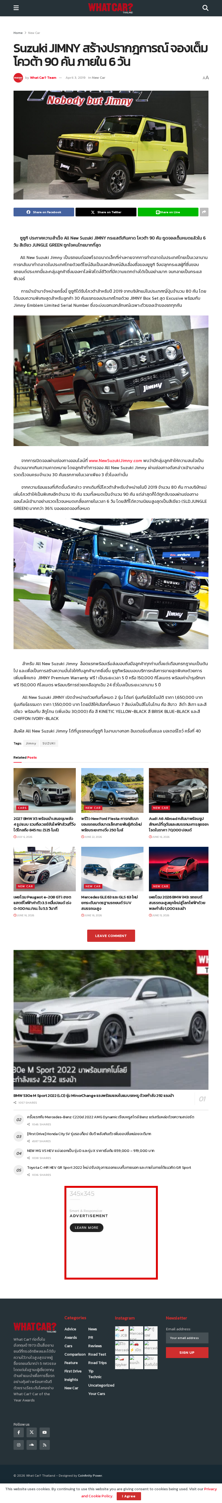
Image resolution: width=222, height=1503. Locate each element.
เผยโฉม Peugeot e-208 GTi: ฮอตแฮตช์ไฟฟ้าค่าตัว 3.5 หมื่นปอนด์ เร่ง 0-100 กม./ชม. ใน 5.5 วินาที (42, 902)
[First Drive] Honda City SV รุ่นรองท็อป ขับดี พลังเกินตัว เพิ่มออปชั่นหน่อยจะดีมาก (89, 1134)
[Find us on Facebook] (19, 1432)
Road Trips (97, 1363)
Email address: (178, 1329)
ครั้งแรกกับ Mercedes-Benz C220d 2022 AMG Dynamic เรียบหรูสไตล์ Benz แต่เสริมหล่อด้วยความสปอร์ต (110, 1117)
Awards (70, 1337)
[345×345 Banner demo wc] (111, 1232)
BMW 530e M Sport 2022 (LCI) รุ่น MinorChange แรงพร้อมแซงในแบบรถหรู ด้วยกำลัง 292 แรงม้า (94, 1095)
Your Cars (96, 1394)
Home (18, 32)
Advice (70, 1329)
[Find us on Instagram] (19, 1445)
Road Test (97, 1354)
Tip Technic (95, 1374)
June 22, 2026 (93, 837)
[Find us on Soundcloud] (32, 1445)
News (92, 1329)
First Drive (72, 1371)
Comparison (75, 1354)
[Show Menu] (16, 8)
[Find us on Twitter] (32, 1432)
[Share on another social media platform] (204, 212)
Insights (71, 1379)
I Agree (129, 1496)
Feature (71, 1363)
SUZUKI (49, 743)
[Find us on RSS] (45, 1445)
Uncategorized (101, 1385)
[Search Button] (205, 8)
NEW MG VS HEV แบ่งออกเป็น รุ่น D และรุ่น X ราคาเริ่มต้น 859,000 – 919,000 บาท (90, 1151)
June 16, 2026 (160, 837)
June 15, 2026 (160, 915)
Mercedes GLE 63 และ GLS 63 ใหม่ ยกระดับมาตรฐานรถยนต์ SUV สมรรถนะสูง (109, 902)
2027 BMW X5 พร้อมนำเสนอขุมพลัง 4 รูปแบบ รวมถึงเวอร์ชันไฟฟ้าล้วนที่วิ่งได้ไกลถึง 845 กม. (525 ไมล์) (44, 824)
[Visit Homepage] (110, 8)
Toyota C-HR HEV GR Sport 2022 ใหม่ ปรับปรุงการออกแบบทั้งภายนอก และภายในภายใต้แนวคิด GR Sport (110, 1167)
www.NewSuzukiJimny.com (115, 460)
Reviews (95, 1346)
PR (90, 1337)
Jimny (31, 743)
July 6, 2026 (24, 837)
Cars (22, 808)
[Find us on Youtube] (45, 1432)
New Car (34, 32)
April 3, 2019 (76, 77)
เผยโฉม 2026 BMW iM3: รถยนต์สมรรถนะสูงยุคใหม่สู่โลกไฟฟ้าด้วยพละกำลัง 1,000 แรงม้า (177, 902)
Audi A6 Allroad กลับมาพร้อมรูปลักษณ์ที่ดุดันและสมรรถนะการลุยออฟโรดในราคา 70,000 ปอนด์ (179, 824)
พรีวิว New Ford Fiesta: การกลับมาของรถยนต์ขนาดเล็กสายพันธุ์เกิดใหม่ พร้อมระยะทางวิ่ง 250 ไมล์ (111, 824)
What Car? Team (43, 77)
